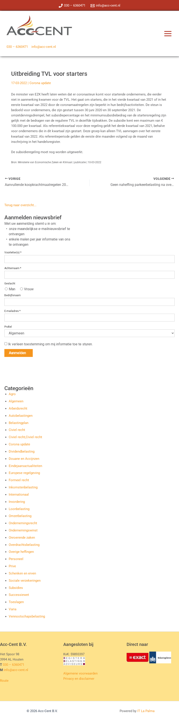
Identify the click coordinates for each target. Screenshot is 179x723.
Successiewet (19, 595)
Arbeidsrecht (18, 408)
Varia (12, 609)
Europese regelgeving (24, 473)
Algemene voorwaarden (80, 673)
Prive (12, 566)
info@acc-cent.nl (43, 47)
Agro (12, 394)
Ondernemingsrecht (23, 523)
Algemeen (16, 401)
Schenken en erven (22, 573)
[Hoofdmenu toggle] (168, 33)
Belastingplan (18, 423)
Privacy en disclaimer (78, 679)
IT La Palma (146, 711)
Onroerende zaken (22, 538)
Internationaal (19, 494)
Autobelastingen (21, 416)
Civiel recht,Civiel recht (25, 437)
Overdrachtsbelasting (24, 545)
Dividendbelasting (21, 451)
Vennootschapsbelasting (27, 616)
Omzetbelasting (20, 516)
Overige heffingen (21, 552)
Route (4, 681)
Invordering (17, 502)
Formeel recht (19, 480)
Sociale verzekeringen (25, 581)
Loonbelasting (19, 509)
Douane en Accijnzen (24, 459)
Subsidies (16, 588)
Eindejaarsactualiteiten (25, 466)
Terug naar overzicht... (20, 205)
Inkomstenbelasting (23, 487)
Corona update (40, 83)
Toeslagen (16, 602)
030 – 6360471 (17, 47)
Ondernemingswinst (23, 530)
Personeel (16, 559)
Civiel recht (17, 430)
